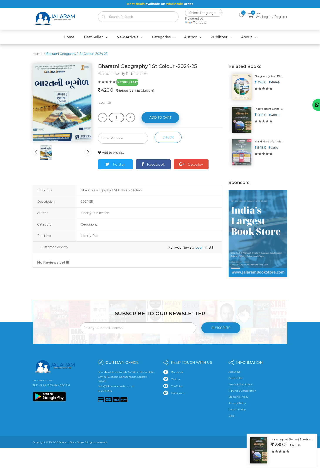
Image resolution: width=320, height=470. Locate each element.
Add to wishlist (112, 153)
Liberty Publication (129, 74)
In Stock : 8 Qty (127, 82)
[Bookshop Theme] (54, 16)
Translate (200, 23)
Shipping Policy (238, 396)
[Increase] (130, 117)
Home (37, 54)
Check (168, 137)
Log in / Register (274, 17)
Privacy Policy (237, 403)
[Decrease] (102, 117)
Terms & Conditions (241, 384)
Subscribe (220, 328)
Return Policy (237, 409)
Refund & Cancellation (242, 390)
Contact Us (235, 378)
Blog (231, 415)
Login (199, 247)
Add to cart (160, 118)
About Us (234, 371)
